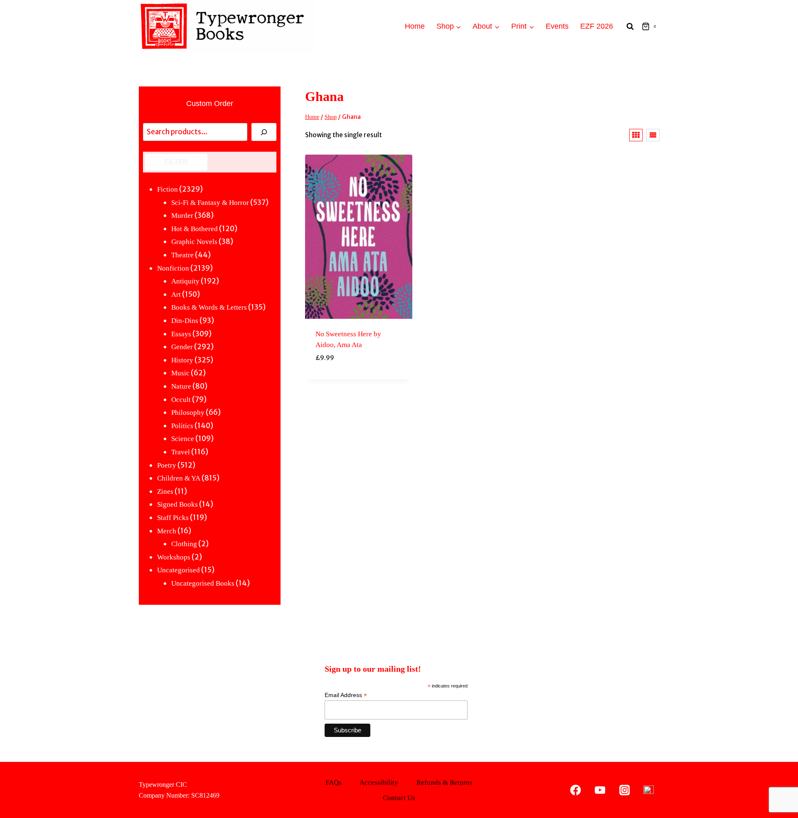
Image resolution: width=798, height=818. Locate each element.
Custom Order (209, 103)
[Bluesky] (648, 790)
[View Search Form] (630, 26)
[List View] (653, 135)
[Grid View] (636, 135)
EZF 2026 (596, 26)
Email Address (346, 695)
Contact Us (399, 798)
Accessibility (379, 782)
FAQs (333, 782)
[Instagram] (624, 790)
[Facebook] (575, 790)
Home (415, 26)
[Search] (263, 132)
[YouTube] (600, 790)
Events (557, 26)
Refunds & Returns (444, 782)
